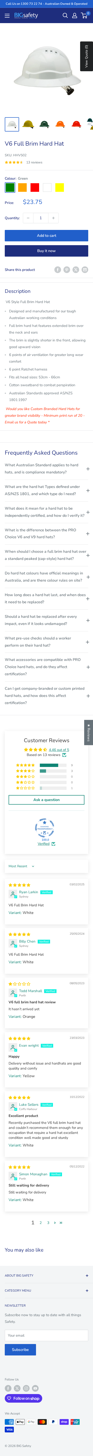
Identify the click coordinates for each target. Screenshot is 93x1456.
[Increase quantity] (53, 218)
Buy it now (46, 251)
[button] (25, 765)
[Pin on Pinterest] (66, 269)
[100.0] (44, 827)
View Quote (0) (86, 56)
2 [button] (41, 1222)
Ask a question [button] (46, 799)
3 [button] (48, 1222)
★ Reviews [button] (88, 732)
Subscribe (20, 1349)
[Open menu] (7, 16)
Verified (44, 843)
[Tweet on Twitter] (75, 269)
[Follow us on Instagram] (26, 1388)
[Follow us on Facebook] (8, 1388)
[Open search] (65, 15)
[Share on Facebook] (57, 269)
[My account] (74, 15)
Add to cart (46, 235)
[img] (19, 885)
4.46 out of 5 (59, 749)
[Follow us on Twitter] (17, 1388)
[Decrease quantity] (28, 218)
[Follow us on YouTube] (35, 1388)
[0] (84, 15)
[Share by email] (85, 269)
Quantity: (12, 218)
